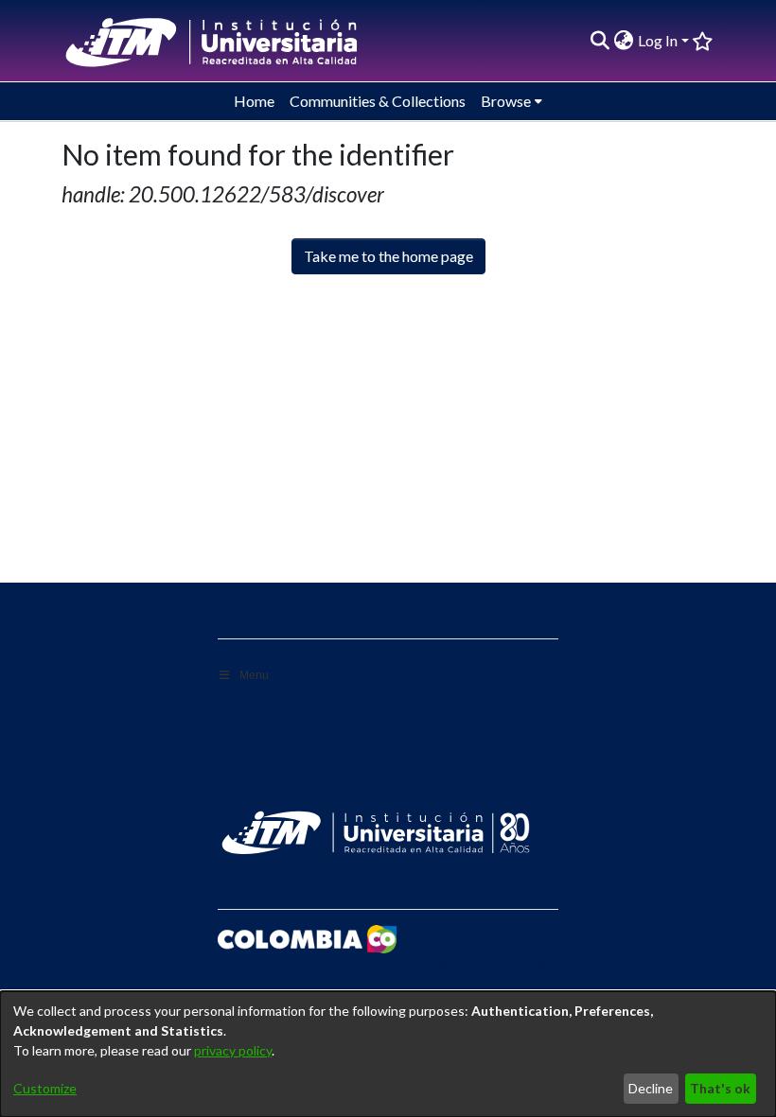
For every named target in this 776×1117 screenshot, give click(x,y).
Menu (254, 675)
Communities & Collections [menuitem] (378, 101)
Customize (45, 1088)
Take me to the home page (388, 256)
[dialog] (388, 1054)
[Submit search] (600, 40)
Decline (650, 1088)
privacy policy (233, 1050)
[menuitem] (624, 40)
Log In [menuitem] (658, 40)
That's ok (720, 1088)
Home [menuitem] (254, 101)
